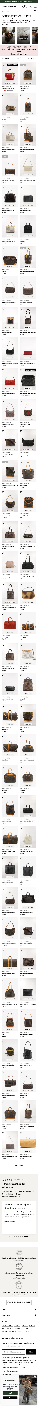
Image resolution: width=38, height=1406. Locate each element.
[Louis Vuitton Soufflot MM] (28, 806)
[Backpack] (28, 684)
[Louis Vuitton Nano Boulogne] (10, 348)
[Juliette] (10, 104)
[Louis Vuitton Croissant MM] (10, 928)
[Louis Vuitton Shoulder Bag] (28, 165)
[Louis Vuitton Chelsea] (10, 532)
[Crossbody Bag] (28, 440)
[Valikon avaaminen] (35, 7)
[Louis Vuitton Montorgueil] (28, 745)
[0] (23, 7)
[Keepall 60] (10, 745)
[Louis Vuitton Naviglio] (10, 440)
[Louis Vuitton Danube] (10, 1050)
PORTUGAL (12, 1331)
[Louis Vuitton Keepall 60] (28, 1142)
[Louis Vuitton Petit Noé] (28, 1050)
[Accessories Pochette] (10, 165)
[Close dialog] (35, 1377)
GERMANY (10, 1328)
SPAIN (19, 1331)
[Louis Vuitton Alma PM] (10, 196)
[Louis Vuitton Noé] (28, 73)
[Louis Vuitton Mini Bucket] (28, 135)
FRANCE (4, 1331)
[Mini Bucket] (28, 104)
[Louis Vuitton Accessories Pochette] (10, 287)
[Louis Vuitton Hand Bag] (10, 73)
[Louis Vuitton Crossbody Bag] (28, 318)
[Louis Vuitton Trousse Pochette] (10, 410)
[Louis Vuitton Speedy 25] (10, 226)
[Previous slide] (7, 1236)
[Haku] (35, 11)
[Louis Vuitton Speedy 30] (10, 135)
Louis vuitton (6, 117)
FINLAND (29, 1328)
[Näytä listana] (23, 58)
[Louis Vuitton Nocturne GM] (10, 1142)
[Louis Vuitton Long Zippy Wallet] (28, 348)
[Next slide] (30, 1236)
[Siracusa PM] (28, 654)
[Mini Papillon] (28, 1081)
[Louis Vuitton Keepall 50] (10, 837)
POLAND (26, 1331)
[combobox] (19, 11)
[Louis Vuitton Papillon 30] (10, 1081)
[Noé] (28, 715)
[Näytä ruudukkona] (19, 58)
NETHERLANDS (19, 1328)
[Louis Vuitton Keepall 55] (10, 959)
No (10, 1398)
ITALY (3, 1328)
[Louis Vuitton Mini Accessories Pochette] (28, 410)
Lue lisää (5, 24)
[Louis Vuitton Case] (10, 318)
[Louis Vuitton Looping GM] (28, 1020)
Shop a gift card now (19, 54)
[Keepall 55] (28, 623)
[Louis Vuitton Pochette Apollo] (28, 989)
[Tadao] (28, 867)
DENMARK (17, 1326)
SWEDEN (25, 1326)
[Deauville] (10, 776)
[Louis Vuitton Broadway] (28, 959)
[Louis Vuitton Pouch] (28, 196)
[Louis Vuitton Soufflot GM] (28, 562)
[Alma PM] (28, 776)
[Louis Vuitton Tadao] (10, 867)
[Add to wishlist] (3, 65)
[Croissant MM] (10, 501)
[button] (12, 1236)
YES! (10, 1393)
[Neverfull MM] (28, 471)
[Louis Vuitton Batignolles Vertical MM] (10, 989)
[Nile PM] (10, 257)
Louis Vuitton (6, 86)
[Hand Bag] (28, 226)
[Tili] (27, 7)
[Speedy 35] (10, 623)
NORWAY (32, 1326)
